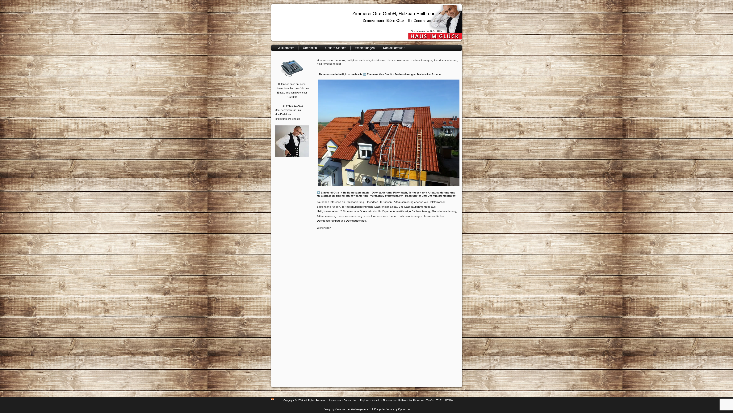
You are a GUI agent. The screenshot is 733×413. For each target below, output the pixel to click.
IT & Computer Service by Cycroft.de (389, 409)
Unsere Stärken (335, 48)
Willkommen (286, 48)
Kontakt (376, 400)
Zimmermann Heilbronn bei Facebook (403, 400)
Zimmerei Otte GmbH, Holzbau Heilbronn (393, 13)
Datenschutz (351, 400)
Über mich (310, 48)
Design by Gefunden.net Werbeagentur (345, 409)
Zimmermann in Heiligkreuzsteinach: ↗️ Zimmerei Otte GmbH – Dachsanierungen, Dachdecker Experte (380, 74)
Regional (365, 400)
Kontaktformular (393, 48)
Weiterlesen (326, 227)
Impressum (335, 400)
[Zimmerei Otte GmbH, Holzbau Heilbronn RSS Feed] (272, 399)
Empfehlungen (365, 48)
